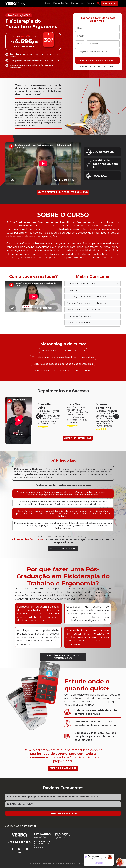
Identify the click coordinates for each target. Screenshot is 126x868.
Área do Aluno (109, 3)
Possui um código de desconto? (97, 66)
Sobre (47, 3)
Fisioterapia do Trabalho (92, 322)
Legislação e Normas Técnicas (92, 316)
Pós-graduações (60, 3)
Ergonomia (92, 290)
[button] (116, 416)
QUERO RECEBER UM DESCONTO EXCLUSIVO (63, 192)
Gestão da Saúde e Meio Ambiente (92, 309)
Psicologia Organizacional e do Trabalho (92, 303)
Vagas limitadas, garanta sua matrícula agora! (63, 656)
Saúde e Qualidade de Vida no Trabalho (92, 296)
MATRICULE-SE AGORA (63, 548)
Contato (90, 3)
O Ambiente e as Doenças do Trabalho (92, 283)
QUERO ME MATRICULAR (77, 438)
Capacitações (77, 3)
